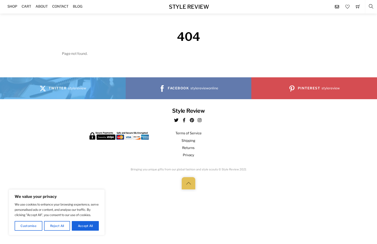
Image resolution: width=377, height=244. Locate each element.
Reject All (57, 226)
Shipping (188, 140)
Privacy (188, 155)
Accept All (85, 226)
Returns (188, 148)
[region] (57, 212)
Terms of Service (188, 133)
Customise (28, 226)
